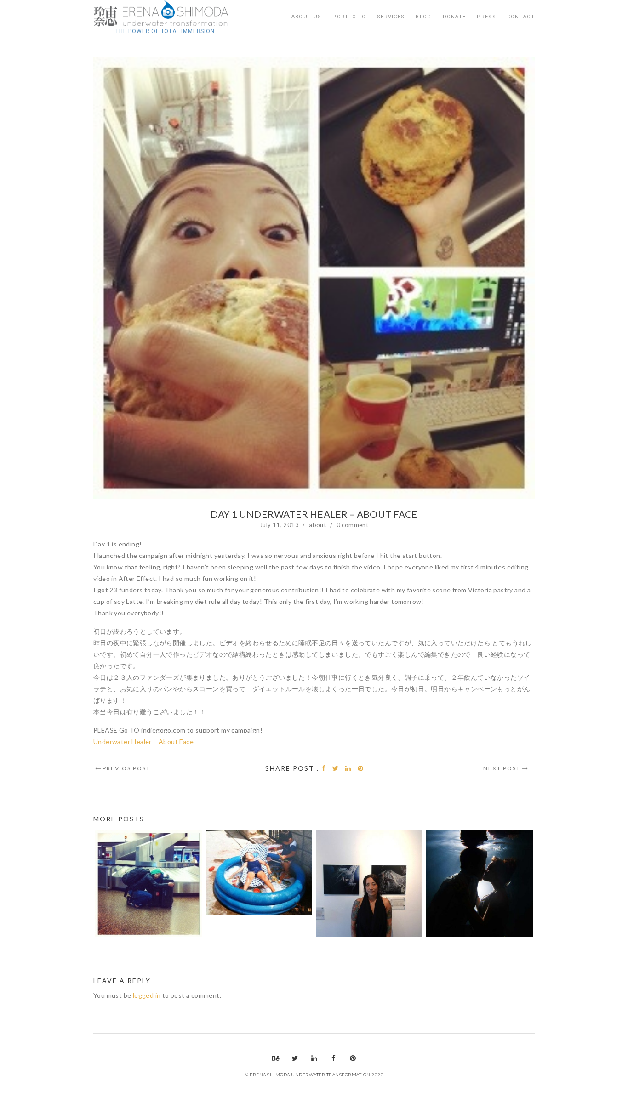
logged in (147, 995)
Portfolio (349, 17)
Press (486, 17)
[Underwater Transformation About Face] (165, 14)
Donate (454, 17)
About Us (306, 17)
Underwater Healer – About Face (143, 741)
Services (391, 17)
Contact (521, 17)
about (317, 525)
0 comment (353, 525)
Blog (423, 17)
